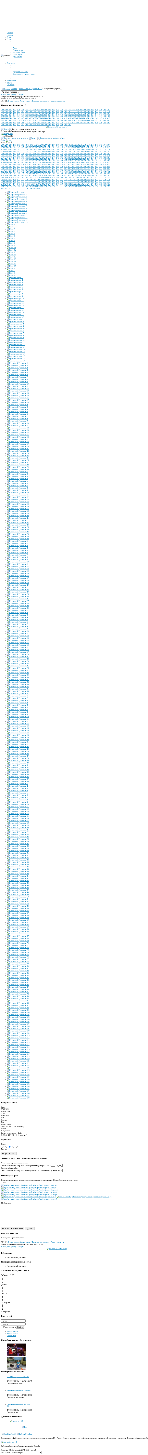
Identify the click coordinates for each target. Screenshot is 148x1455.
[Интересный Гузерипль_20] (18, 446)
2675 (18, 173)
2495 (34, 145)
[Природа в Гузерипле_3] (17, 197)
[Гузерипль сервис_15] (16, 352)
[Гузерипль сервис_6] (15, 331)
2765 (65, 186)
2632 (10, 167)
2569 (65, 156)
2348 (10, 110)
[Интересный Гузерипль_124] (18, 1068)
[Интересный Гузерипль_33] (18, 684)
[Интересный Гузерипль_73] (18, 950)
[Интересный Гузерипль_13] (18, 391)
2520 (10, 149)
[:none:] (29, 1194)
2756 (104, 184)
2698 (88, 175)
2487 (49, 125)
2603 (3, 162)
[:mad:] (28, 1197)
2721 (49, 180)
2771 (3, 188)
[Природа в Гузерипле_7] (17, 206)
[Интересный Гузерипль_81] (18, 968)
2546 (104, 151)
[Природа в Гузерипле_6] (17, 204)
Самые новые (25, 101)
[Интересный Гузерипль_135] (18, 1091)
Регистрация (11, 1336)
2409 (49, 118)
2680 (57, 173)
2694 (57, 175)
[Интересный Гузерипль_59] (18, 918)
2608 (42, 162)
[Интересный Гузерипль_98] (18, 1008)
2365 (34, 112)
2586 (88, 158)
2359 (96, 110)
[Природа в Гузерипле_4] (17, 199)
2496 (42, 145)
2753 (81, 184)
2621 (34, 164)
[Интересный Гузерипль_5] (17, 372)
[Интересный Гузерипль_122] (18, 1063)
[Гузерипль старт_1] (15, 278)
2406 (26, 118)
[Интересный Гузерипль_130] (18, 1079)
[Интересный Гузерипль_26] (18, 460)
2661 (18, 171)
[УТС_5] (17, 1369)
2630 (104, 164)
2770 (104, 186)
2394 (42, 116)
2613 (81, 162)
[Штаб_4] (11, 231)
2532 (104, 149)
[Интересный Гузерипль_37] (18, 694)
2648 (26, 169)
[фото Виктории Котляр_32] (17, 1356)
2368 (57, 112)
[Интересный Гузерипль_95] (18, 1001)
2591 (18, 160)
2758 (10, 186)
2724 (73, 180)
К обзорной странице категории (12, 94)
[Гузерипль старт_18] (15, 317)
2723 (65, 180)
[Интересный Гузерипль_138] (18, 1098)
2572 (88, 156)
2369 (65, 112)
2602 (104, 160)
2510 (42, 147)
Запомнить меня (10, 1327)
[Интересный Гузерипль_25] (18, 458)
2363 (18, 112)
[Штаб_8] (11, 241)
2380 (42, 114)
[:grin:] (29, 1190)
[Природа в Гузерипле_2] (17, 194)
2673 (3, 173)
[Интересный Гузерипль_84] (18, 975)
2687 (3, 175)
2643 (96, 167)
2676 (26, 173)
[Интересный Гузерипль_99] (18, 1010)
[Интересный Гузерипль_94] (18, 999)
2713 (96, 177)
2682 (73, 173)
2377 (18, 114)
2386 (88, 114)
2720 (42, 180)
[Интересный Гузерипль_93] (18, 996)
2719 (34, 180)
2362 (10, 112)
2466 (104, 120)
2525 (49, 149)
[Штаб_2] (11, 227)
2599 (81, 160)
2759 (18, 186)
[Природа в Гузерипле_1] (17, 192)
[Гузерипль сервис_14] (16, 349)
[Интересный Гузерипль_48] (18, 892)
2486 (42, 125)
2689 (18, 175)
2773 (18, 188)
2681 (65, 173)
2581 (49, 158)
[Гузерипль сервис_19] (16, 361)
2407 (34, 118)
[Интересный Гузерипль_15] (18, 396)
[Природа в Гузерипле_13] (17, 220)
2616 (104, 162)
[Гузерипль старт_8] (15, 294)
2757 (3, 186)
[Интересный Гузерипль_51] (18, 899)
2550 (26, 154)
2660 (10, 171)
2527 (65, 149)
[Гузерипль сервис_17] (16, 356)
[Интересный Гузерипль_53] (18, 904)
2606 (26, 162)
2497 (49, 145)
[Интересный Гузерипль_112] (18, 1040)
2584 (73, 158)
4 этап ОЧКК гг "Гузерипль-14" (30, 89)
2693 (49, 175)
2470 (26, 123)
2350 (26, 110)
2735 (49, 182)
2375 (3, 114)
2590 (10, 160)
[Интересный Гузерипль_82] (18, 971)
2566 (42, 156)
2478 (88, 123)
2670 (88, 171)
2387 (96, 114)
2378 (26, 114)
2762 (42, 186)
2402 (104, 116)
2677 (34, 173)
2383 (65, 114)
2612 (73, 162)
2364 (26, 112)
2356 (73, 110)
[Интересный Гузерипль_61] (18, 922)
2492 (10, 145)
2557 (81, 154)
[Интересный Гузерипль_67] (18, 936)
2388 (104, 114)
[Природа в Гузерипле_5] (17, 201)
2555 (65, 154)
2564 (26, 156)
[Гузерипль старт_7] (15, 292)
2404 (10, 118)
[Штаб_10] (11, 245)
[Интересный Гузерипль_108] (18, 1031)
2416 (104, 118)
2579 (34, 158)
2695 (65, 175)
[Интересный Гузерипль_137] (18, 1096)
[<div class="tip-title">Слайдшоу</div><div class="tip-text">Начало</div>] (5, 129)
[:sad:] (84, 1197)
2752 (73, 184)
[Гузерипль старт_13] (15, 305)
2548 (10, 154)
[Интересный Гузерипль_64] (18, 929)
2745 (18, 184)
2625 (65, 164)
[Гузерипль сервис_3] (15, 324)
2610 (57, 162)
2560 (104, 154)
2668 (73, 171)
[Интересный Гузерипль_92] (18, 994)
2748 (42, 184)
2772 (10, 188)
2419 (18, 120)
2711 (81, 177)
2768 (88, 186)
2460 (57, 120)
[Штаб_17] (11, 262)
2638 (57, 167)
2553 (49, 154)
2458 (42, 120)
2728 (104, 180)
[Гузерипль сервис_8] (15, 335)
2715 (3, 180)
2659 (3, 171)
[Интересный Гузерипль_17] (56, 127)
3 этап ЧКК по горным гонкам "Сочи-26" (18, 1377)
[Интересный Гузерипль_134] (18, 1089)
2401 (96, 116)
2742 (104, 182)
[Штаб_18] (11, 264)
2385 (81, 114)
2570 (73, 156)
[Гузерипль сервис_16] (16, 354)
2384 (73, 114)
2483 (18, 125)
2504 (104, 145)
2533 (3, 151)
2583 (65, 158)
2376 (10, 114)
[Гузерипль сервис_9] (15, 338)
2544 (88, 151)
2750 (57, 184)
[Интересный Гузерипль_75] (18, 955)
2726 (88, 180)
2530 (88, 149)
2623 (49, 164)
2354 (57, 110)
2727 (96, 180)
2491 (3, 145)
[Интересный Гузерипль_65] (18, 932)
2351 (34, 110)
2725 (81, 180)
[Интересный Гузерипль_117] (18, 1052)
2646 (10, 169)
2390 (10, 116)
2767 (81, 186)
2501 (81, 145)
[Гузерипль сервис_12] (16, 345)
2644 (104, 167)
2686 (104, 173)
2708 (57, 177)
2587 (96, 158)
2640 (73, 167)
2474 (57, 123)
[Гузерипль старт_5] (15, 287)
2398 (73, 116)
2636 (42, 167)
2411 (65, 118)
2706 (42, 177)
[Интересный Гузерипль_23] (18, 453)
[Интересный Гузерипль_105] (18, 1024)
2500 (73, 145)
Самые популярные (58, 101)
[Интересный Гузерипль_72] (18, 948)
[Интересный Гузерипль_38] (18, 781)
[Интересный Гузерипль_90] (18, 989)
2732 (26, 182)
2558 (88, 154)
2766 (73, 186)
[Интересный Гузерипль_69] (18, 941)
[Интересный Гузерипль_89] (18, 987)
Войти (20, 1327)
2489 (65, 125)
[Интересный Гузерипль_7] (17, 377)
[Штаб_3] (11, 229)
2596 (57, 160)
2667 (65, 171)
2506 (10, 147)
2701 (3, 177)
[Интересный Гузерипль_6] (17, 375)
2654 (73, 169)
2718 (26, 180)
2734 (42, 182)
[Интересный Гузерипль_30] (18, 469)
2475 (65, 123)
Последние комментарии (40, 101)
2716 (10, 180)
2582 (57, 158)
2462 (73, 120)
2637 (49, 167)
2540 (57, 151)
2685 (96, 173)
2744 (10, 184)
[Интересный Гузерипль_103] (18, 1019)
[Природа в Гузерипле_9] (17, 211)
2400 (88, 116)
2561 (3, 156)
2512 (57, 147)
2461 (65, 120)
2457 (34, 120)
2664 (42, 171)
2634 (26, 167)
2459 (49, 120)
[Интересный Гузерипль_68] (18, 938)
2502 (88, 145)
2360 (104, 110)
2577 (18, 158)
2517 (96, 147)
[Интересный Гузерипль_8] (17, 379)
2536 (26, 151)
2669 (81, 171)
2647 (18, 169)
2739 (81, 182)
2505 (3, 147)
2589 (3, 160)
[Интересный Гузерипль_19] (18, 444)
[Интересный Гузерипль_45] (18, 885)
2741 (96, 182)
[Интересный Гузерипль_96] (18, 1003)
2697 (81, 175)
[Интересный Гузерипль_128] (18, 1075)
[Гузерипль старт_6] (15, 289)
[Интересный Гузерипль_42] (18, 878)
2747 (34, 184)
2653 (65, 169)
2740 (88, 182)
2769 (96, 186)
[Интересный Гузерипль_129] (18, 1077)
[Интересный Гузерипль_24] (18, 456)
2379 (34, 114)
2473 (49, 123)
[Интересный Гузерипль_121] (18, 1061)
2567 (49, 156)
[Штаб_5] (11, 234)
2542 (73, 151)
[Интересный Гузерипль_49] (18, 895)
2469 (18, 123)
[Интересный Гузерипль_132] (18, 1084)
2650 (42, 169)
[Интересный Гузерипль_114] (18, 1045)
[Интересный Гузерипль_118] (18, 1054)
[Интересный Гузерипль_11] (18, 386)
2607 (34, 162)
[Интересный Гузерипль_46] (18, 888)
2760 (26, 186)
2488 (57, 125)
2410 (57, 118)
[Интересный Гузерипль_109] (18, 1033)
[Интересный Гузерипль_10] (18, 384)
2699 (96, 175)
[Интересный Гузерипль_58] (18, 915)
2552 (42, 154)
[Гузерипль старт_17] (15, 315)
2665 (49, 171)
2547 (3, 154)
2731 (18, 182)
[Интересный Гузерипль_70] (18, 943)
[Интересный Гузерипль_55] (18, 908)
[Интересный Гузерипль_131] (18, 1082)
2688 (10, 175)
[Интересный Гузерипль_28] (18, 465)
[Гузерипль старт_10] (15, 298)
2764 (57, 186)
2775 (34, 188)
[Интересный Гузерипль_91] (18, 992)
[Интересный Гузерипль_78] (18, 962)
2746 (26, 184)
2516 (88, 147)
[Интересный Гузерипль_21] (18, 449)
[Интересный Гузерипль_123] (18, 1066)
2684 (88, 173)
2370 (73, 112)
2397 (65, 116)
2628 (88, 164)
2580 (42, 158)
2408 (42, 118)
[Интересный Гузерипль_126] (18, 1070)
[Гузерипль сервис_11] (16, 342)
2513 (65, 147)
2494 (26, 145)
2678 (42, 173)
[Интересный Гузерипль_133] (18, 1086)
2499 (65, 145)
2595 (49, 160)
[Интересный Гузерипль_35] (18, 689)
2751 (65, 184)
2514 (73, 147)
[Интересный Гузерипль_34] (18, 687)
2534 (10, 151)
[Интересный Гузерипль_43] (18, 881)
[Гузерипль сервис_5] (15, 329)
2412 (73, 118)
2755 (96, 184)
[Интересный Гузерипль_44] (18, 883)
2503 (96, 145)
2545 (96, 151)
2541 (65, 151)
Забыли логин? (12, 1334)
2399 (81, 116)
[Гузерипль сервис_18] (16, 359)
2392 (26, 116)
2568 (57, 156)
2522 (26, 149)
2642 (88, 167)
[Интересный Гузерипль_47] (18, 890)
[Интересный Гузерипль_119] (18, 1056)
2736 (57, 182)
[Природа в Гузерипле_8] (17, 208)
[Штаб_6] (11, 236)
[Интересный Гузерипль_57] (18, 913)
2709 (65, 177)
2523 (34, 149)
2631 (3, 167)
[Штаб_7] (11, 238)
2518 (104, 147)
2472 (42, 123)
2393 (34, 116)
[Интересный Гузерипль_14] (18, 393)
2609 (49, 162)
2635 (34, 167)
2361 (3, 112)
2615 (96, 162)
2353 (49, 110)
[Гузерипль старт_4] (15, 285)
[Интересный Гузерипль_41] (18, 876)
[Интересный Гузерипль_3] (17, 368)
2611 (65, 162)
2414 (88, 118)
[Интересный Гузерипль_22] (18, 451)
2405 (18, 118)
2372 (88, 112)
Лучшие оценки (13, 101)
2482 (10, 125)
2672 (104, 171)
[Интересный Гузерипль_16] (18, 398)
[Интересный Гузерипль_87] (18, 982)
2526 (57, 149)
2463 (81, 120)
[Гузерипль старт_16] (15, 312)
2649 (34, 169)
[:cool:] (28, 1188)
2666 (57, 171)
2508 (26, 147)
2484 (26, 125)
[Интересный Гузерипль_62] (18, 925)
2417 (3, 120)
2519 (3, 149)
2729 (3, 182)
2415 (96, 118)
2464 (88, 120)
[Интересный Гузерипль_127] (18, 1072)
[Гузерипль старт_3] (15, 282)
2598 (73, 160)
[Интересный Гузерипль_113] (18, 1042)
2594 (42, 160)
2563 (18, 156)
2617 (3, 164)
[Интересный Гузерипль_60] (18, 920)
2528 (73, 149)
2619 (18, 164)
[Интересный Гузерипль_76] (18, 957)
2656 (88, 169)
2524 (42, 149)
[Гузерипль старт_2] (15, 280)
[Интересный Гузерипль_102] (18, 1017)
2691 (34, 175)
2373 (96, 112)
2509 (34, 147)
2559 (96, 154)
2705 (34, 177)
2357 (81, 110)
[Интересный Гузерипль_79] (18, 964)
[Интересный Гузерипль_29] (18, 467)
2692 (42, 175)
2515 (81, 147)
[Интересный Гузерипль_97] (18, 1005)
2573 (96, 156)
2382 (57, 114)
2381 (49, 114)
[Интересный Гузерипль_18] (18, 402)
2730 (10, 182)
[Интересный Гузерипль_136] (18, 1093)
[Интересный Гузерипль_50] (18, 897)
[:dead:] (29, 1199)
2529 (81, 149)
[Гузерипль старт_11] (15, 301)
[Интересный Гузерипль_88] (18, 985)
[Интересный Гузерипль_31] (18, 680)
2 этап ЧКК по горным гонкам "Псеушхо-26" (19, 1390)
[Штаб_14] (11, 255)
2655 (81, 169)
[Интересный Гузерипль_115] (18, 1047)
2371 (81, 112)
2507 (18, 147)
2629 (96, 164)
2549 (18, 154)
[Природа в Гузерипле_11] (17, 215)
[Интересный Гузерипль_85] (18, 978)
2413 (81, 118)
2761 (34, 186)
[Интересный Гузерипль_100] (18, 1012)
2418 (10, 120)
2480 (104, 123)
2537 (34, 151)
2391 (18, 116)
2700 (104, 175)
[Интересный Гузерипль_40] (18, 874)
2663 (34, 171)
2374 (104, 112)
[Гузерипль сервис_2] (15, 322)
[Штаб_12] (11, 250)
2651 (49, 169)
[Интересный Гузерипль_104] (18, 1022)
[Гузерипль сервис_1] (15, 319)
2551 (34, 154)
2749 (49, 184)
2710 (73, 177)
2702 (10, 177)
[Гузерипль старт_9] (15, 296)
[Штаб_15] (11, 257)
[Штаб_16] (11, 259)
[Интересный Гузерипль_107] (18, 1029)
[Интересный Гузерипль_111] (18, 1038)
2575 (3, 158)
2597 (65, 160)
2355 (65, 110)
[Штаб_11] (11, 248)
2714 (104, 177)
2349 (18, 110)
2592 (26, 160)
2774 (26, 188)
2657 (96, 169)
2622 (42, 164)
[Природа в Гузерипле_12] (17, 218)
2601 (96, 160)
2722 (57, 180)
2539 (49, 151)
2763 (49, 186)
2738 (73, 182)
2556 (73, 154)
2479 (96, 123)
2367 (49, 112)
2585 (81, 158)
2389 (3, 116)
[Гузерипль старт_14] (15, 308)
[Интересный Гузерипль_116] (18, 1049)
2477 (81, 123)
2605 (18, 162)
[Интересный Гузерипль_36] (18, 691)
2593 (34, 160)
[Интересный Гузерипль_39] (18, 871)
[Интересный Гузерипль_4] (17, 370)
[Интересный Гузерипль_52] (18, 901)
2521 (18, 149)
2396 (57, 116)
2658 (104, 169)
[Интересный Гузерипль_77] (18, 959)
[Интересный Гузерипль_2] (17, 365)
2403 (3, 118)
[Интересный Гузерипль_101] (18, 1015)
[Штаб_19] (11, 266)
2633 (18, 167)
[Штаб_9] (11, 243)
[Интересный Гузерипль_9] (17, 382)
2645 (3, 169)
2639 (65, 167)
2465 (96, 120)
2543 (81, 151)
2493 (18, 145)
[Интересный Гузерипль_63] (18, 927)
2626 (73, 164)
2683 (81, 173)
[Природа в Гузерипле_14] (17, 222)
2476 (73, 123)
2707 (49, 177)
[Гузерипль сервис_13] (16, 347)
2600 (88, 160)
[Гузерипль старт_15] (15, 310)
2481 (3, 125)
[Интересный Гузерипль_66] (18, 934)
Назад (10, 134)
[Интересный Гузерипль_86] (18, 980)
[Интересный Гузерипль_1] (17, 363)
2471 (34, 123)
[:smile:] (29, 1185)
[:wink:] (29, 1192)
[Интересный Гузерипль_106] (18, 1026)
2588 (104, 158)
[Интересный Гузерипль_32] (18, 682)
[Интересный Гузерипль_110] (18, 1035)
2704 (26, 177)
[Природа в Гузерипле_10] (17, 213)
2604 (10, 162)
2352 (42, 110)
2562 (10, 156)
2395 (49, 116)
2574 (104, 156)
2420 (26, 120)
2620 (26, 164)
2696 (73, 175)
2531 (96, 149)
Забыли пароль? (12, 1331)
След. (3, 140)
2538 (42, 151)
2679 (49, 173)
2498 (57, 145)
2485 (34, 125)
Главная (14, 89)
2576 (10, 158)
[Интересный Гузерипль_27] (18, 463)
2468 (10, 123)
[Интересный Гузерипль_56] (18, 911)
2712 (88, 177)
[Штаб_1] (11, 225)
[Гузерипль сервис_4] (15, 326)
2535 (18, 151)
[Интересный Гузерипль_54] (18, 906)
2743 (3, 184)
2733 (34, 182)
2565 (34, 156)
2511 (49, 147)
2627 (81, 164)
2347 (3, 110)
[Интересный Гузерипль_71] (18, 945)
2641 (81, 167)
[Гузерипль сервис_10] (16, 340)
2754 (88, 184)
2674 (10, 173)
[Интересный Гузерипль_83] (18, 973)
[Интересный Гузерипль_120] (18, 1059)
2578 (26, 158)
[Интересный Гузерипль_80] (18, 966)
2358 (88, 110)
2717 (18, 180)
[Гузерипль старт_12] (15, 303)
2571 (81, 156)
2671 (96, 171)
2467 (3, 123)
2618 (10, 164)
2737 (65, 182)
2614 (88, 162)
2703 (18, 177)
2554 (57, 154)
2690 (26, 175)
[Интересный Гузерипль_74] (18, 952)
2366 (42, 112)
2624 (57, 164)
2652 (57, 169)
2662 (26, 171)
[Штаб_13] (11, 252)
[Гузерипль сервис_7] (15, 333)
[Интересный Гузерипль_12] (18, 389)
